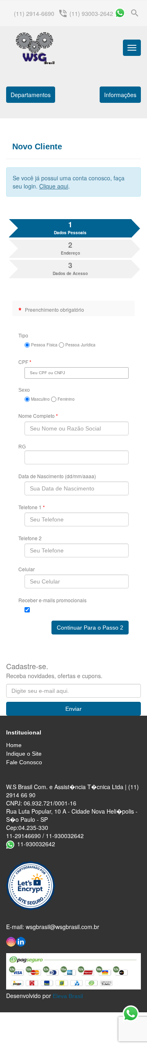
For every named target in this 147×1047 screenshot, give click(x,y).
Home (14, 745)
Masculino (40, 399)
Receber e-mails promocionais (52, 600)
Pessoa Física (44, 345)
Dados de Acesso (70, 268)
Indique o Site (24, 753)
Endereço (70, 248)
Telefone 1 (31, 507)
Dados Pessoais (70, 227)
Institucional (23, 732)
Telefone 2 (30, 538)
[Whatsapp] (120, 13)
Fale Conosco (24, 762)
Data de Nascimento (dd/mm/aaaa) (57, 475)
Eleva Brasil (68, 996)
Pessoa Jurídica (80, 345)
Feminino (65, 399)
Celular (26, 569)
